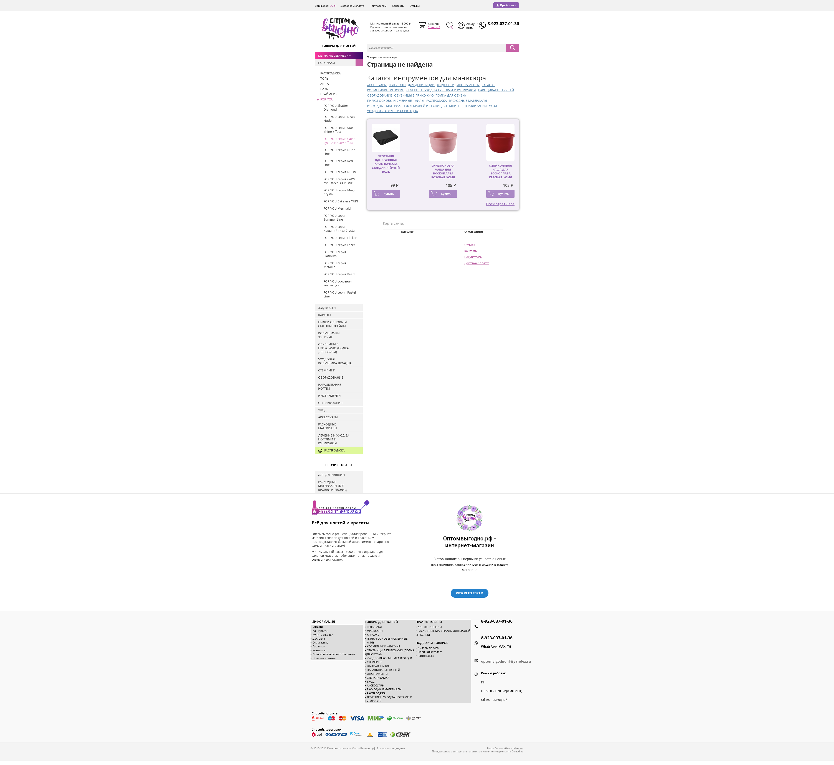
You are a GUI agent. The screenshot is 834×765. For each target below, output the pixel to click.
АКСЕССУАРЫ (377, 85)
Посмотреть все (500, 203)
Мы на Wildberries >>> (334, 55)
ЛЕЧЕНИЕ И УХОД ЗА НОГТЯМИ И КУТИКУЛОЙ (441, 90)
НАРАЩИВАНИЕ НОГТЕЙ (496, 90)
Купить (389, 194)
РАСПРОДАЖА (436, 100)
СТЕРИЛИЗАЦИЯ (474, 106)
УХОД (493, 106)
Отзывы (415, 6)
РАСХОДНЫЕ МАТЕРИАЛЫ (468, 100)
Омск (333, 6)
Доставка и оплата (352, 6)
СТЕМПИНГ (452, 106)
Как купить (320, 631)
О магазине (320, 642)
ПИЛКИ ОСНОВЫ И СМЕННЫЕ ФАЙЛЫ (395, 100)
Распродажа (426, 656)
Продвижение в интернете (449, 751)
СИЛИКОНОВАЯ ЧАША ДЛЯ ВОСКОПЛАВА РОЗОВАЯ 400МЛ (443, 171)
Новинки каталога (430, 652)
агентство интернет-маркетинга (490, 751)
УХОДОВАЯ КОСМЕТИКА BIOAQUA (392, 111)
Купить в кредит (323, 635)
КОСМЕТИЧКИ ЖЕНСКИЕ (385, 90)
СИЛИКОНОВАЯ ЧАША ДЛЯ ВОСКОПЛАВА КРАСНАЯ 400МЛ (500, 171)
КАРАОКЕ (488, 85)
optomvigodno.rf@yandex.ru (506, 661)
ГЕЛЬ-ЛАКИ (397, 85)
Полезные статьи (324, 658)
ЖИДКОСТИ (445, 85)
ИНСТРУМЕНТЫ (468, 85)
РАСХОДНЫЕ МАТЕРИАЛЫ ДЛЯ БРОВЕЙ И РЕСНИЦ (404, 106)
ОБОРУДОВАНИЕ (379, 95)
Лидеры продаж (428, 648)
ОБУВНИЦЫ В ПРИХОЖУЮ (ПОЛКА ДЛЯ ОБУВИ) (430, 95)
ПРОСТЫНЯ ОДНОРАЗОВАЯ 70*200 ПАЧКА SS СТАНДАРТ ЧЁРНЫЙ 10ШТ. (386, 164)
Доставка (319, 638)
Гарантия (319, 646)
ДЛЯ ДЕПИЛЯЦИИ (421, 85)
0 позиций (434, 27)
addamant (517, 748)
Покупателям (378, 6)
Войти (469, 27)
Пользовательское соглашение (334, 654)
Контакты (398, 6)
